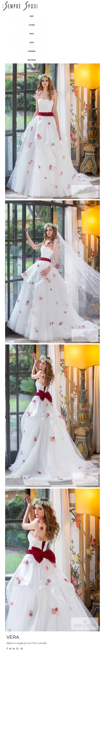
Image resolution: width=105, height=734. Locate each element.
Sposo (31, 42)
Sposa (31, 33)
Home (32, 16)
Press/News (31, 68)
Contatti (31, 77)
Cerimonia (31, 51)
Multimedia (32, 60)
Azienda (32, 25)
